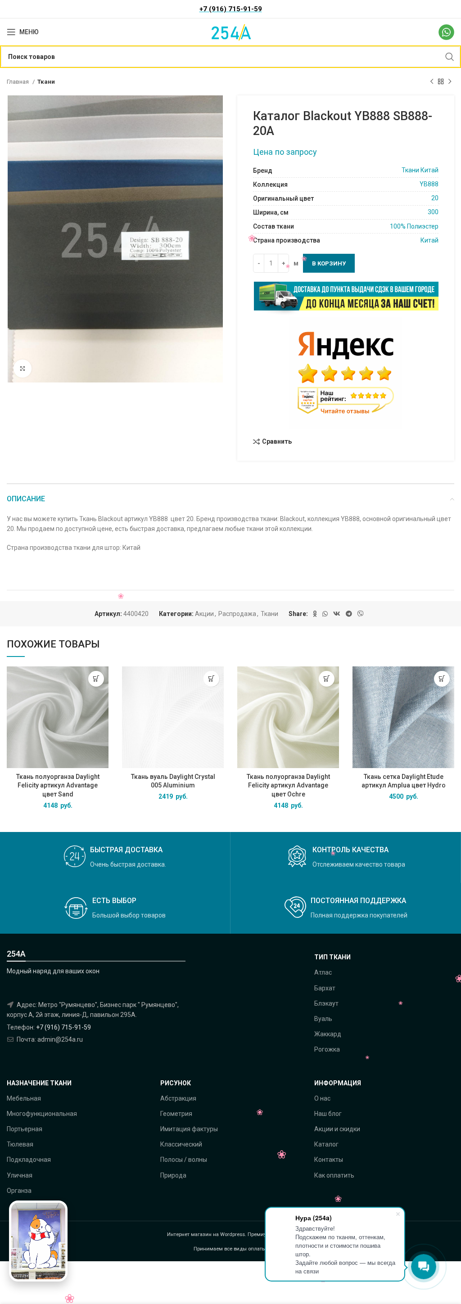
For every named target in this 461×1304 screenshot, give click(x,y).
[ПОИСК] (449, 56)
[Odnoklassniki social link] (315, 614)
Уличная (19, 1175)
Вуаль (323, 1018)
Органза (19, 1190)
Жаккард (327, 1034)
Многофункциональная (42, 1113)
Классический (181, 1144)
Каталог (326, 1144)
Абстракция (178, 1098)
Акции (204, 613)
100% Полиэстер (414, 226)
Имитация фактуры (189, 1129)
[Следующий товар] (449, 81)
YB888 (429, 184)
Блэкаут (326, 1003)
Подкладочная (29, 1159)
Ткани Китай (420, 170)
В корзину (329, 263)
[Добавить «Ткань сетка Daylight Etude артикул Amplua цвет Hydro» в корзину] (442, 679)
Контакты (328, 1159)
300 (433, 212)
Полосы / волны (183, 1159)
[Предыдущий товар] (431, 81)
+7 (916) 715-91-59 (63, 1027)
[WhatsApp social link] (325, 614)
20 (434, 198)
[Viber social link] (360, 614)
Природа (173, 1175)
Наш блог (328, 1113)
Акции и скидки (337, 1129)
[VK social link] (336, 614)
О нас (322, 1098)
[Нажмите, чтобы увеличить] (23, 369)
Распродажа (237, 613)
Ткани (46, 81)
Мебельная (24, 1098)
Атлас (323, 972)
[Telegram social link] (349, 614)
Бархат (324, 988)
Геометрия (176, 1113)
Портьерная (24, 1129)
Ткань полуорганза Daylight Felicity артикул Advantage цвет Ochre (288, 785)
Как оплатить (334, 1175)
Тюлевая (20, 1144)
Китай (429, 240)
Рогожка (327, 1049)
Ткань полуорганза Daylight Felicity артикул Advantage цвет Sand (57, 785)
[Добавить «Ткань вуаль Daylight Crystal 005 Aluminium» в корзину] (211, 679)
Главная (18, 81)
